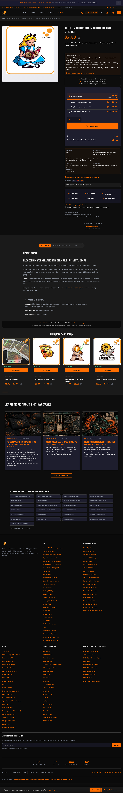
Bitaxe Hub (5, 678)
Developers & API (7, 658)
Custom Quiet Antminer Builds (52, 664)
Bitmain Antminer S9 (69, 519)
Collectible (72, 217)
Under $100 (95, 217)
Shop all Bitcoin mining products (53, 548)
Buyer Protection (48, 704)
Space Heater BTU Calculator (92, 610)
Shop (24, 13)
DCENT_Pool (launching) (90, 664)
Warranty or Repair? (49, 658)
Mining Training (47, 674)
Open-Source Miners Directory (12, 701)
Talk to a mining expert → (92, 226)
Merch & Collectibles (49, 630)
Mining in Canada (7, 674)
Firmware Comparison (90, 594)
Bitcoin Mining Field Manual (11, 654)
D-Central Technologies (74, 288)
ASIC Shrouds (47, 587)
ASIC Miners (47, 574)
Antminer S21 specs (42, 514)
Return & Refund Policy (50, 717)
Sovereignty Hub (7, 707)
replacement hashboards (96, 496)
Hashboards (46, 610)
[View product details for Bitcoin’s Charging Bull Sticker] (107, 351)
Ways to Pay (47, 707)
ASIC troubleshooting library (45, 496)
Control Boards (47, 614)
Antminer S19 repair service (18, 514)
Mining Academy (7, 681)
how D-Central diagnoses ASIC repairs (20, 496)
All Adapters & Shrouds (50, 601)
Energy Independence (9, 721)
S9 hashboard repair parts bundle (19, 523)
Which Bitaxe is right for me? (52, 554)
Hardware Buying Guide (50, 640)
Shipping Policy (47, 714)
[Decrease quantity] (69, 119)
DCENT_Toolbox (88, 678)
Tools (44, 627)
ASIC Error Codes (88, 568)
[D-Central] (4, 13)
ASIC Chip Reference (90, 564)
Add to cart (94, 126)
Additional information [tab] (61, 245)
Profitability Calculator (90, 604)
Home (3, 18)
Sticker (88, 217)
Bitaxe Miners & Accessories (52, 561)
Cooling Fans (47, 604)
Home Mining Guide (8, 661)
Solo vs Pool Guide (8, 668)
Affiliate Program (48, 694)
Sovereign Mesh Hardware (51, 637)
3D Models (46, 678)
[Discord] (107, 7)
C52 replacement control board (98, 500)
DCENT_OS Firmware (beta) (92, 658)
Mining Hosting (47, 661)
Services (51, 13)
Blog (3, 684)
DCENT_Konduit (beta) (90, 668)
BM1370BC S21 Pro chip (16, 519)
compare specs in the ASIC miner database (47, 505)
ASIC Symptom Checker (91, 577)
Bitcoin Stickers (27, 18)
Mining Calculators (89, 601)
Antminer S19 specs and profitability (46, 510)
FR (118, 12)
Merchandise (16, 18)
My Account (46, 701)
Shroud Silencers (48, 594)
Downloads (5, 704)
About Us (46, 681)
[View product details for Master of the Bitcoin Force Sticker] (76, 351)
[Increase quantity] (79, 119)
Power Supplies (47, 617)
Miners (33, 13)
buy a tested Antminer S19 (70, 510)
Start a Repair (47, 654)
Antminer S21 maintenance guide (98, 514)
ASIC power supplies (42, 500)
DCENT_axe (87, 661)
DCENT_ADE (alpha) (89, 671)
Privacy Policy (47, 721)
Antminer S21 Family (89, 554)
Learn (41, 13)
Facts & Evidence (48, 687)
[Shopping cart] (113, 13)
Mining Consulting (48, 671)
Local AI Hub (6, 724)
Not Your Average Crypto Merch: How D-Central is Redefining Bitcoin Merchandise (22, 444)
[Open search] (101, 13)
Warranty (46, 711)
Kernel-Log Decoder (89, 574)
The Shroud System (49, 584)
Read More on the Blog (61, 475)
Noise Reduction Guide (9, 671)
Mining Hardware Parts (50, 607)
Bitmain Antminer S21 (69, 514)
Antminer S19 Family (89, 558)
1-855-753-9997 (95, 229)
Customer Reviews (48, 684)
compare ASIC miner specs (70, 505)
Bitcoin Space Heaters (50, 577)
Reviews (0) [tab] (78, 245)
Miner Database (88, 548)
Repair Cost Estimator (90, 591)
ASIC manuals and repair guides (71, 496)
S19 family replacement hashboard (72, 500)
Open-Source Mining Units (51, 568)
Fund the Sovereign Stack (91, 651)
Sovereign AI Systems (50, 634)
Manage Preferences (110, 790)
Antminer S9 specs (42, 519)
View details (20, 370)
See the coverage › (79, 323)
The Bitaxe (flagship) (49, 551)
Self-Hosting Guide (8, 717)
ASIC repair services (16, 510)
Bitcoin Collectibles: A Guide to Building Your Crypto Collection (61, 443)
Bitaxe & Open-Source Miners (52, 564)
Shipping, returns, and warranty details (80, 73)
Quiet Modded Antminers (51, 581)
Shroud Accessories (49, 597)
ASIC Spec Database (90, 584)
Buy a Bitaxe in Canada (50, 558)
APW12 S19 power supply (16, 505)
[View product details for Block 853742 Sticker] (16, 351)
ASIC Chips (46, 620)
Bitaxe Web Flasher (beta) (91, 681)
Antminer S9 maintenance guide (97, 519)
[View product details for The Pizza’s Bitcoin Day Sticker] (46, 351)
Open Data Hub (7, 694)
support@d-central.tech (112, 772)
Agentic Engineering (8, 727)
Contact (61, 13)
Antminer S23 (87, 561)
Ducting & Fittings (48, 591)
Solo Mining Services (49, 668)
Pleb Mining (46, 571)
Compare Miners (88, 551)
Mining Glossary (7, 687)
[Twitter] (110, 7)
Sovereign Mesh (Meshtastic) (11, 711)
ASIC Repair (46, 651)
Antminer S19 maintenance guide (98, 510)
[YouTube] (113, 7)
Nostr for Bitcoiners (8, 714)
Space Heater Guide (8, 664)
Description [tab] (45, 245)
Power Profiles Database (91, 581)
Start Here (5, 651)
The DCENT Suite (88, 654)
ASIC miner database (95, 505)
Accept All (95, 790)
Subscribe (116, 745)
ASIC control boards (16, 500)
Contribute (46, 691)
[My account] (107, 13)
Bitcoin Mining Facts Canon (10, 691)
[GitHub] (119, 7)
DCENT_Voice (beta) (89, 674)
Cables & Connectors (49, 624)
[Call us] (82, 13)
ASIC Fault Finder (88, 571)
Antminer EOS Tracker (90, 587)
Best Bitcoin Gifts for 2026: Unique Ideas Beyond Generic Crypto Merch (99, 443)
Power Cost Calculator (90, 607)
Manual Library (88, 597)
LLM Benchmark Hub (9, 697)
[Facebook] (116, 7)
